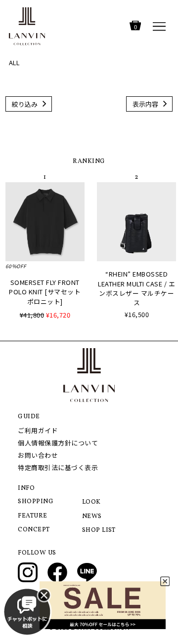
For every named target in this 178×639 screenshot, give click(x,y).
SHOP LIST (99, 530)
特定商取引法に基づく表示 (58, 467)
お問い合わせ (38, 455)
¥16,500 (137, 314)
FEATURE (32, 516)
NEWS (92, 516)
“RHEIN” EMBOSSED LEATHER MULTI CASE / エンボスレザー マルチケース (136, 288)
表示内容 (145, 104)
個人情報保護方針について (58, 442)
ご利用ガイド (38, 430)
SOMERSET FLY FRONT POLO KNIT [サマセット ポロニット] (45, 292)
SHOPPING (35, 501)
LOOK (91, 502)
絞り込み (25, 104)
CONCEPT (34, 529)
